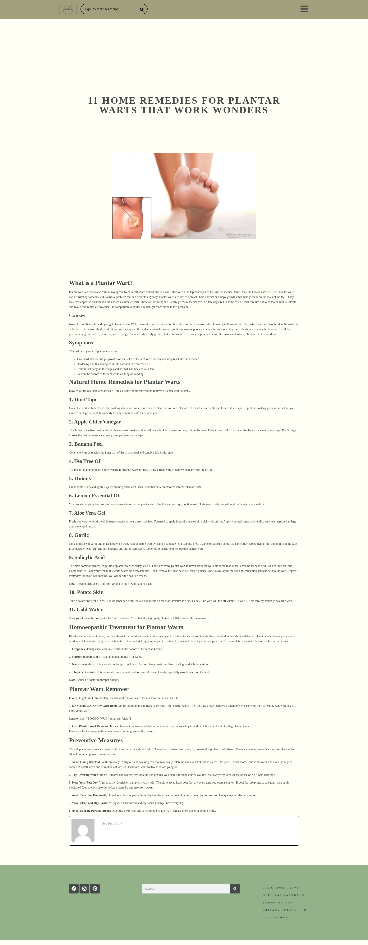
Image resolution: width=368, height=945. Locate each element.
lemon (114, 504)
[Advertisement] (184, 48)
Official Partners (284, 895)
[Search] (141, 9)
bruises (76, 329)
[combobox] (114, 9)
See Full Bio (110, 823)
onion (87, 487)
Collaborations (281, 887)
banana (129, 452)
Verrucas (271, 292)
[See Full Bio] (121, 823)
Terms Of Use (277, 902)
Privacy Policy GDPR (286, 910)
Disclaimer (275, 917)
